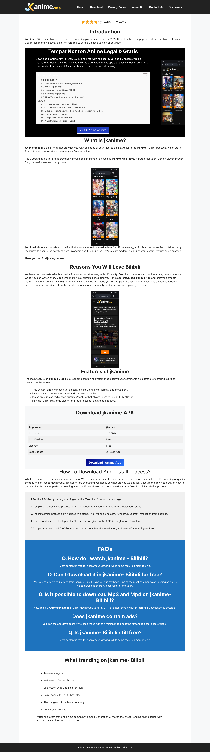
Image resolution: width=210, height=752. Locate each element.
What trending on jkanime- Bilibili (60, 121)
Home (80, 7)
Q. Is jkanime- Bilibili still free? (58, 117)
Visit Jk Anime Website (93, 130)
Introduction (51, 80)
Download (96, 7)
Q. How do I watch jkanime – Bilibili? (60, 104)
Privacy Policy (117, 7)
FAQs (42, 100)
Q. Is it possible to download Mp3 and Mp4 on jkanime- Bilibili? (74, 111)
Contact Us (156, 7)
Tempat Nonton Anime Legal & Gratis (63, 83)
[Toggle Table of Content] (144, 75)
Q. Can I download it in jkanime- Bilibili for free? (66, 107)
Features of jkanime (55, 93)
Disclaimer (175, 7)
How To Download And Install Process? (64, 97)
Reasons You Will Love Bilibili (60, 90)
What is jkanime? (53, 87)
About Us (137, 7)
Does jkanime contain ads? (57, 114)
